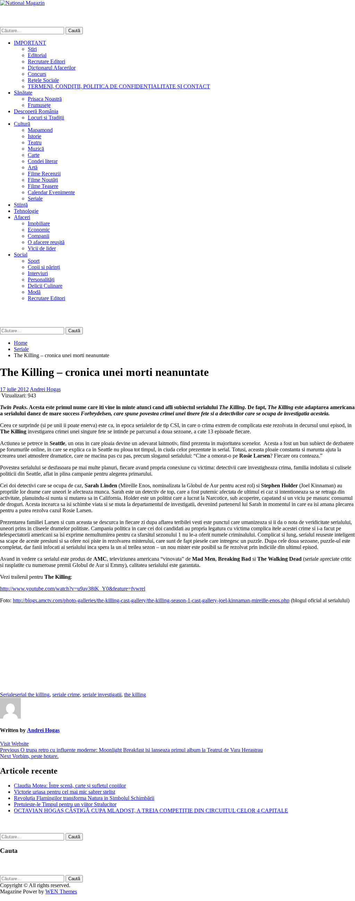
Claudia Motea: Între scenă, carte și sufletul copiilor (70, 786)
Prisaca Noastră (45, 99)
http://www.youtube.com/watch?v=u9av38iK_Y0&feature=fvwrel (72, 589)
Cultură (22, 124)
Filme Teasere (43, 186)
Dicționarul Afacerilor (52, 68)
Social (20, 255)
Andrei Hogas (45, 389)
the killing (135, 694)
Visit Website (14, 744)
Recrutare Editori (46, 61)
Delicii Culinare (45, 286)
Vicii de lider (42, 248)
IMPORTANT (30, 43)
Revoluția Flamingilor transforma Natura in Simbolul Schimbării (84, 798)
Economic (39, 230)
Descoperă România (36, 111)
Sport (34, 261)
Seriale (35, 198)
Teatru (35, 142)
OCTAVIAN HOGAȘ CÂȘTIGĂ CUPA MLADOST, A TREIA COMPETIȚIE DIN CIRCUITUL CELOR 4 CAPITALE (151, 810)
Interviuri (38, 273)
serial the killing (32, 694)
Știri (32, 49)
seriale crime (66, 694)
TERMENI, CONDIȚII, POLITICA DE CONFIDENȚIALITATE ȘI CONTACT (119, 86)
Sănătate (23, 93)
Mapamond (40, 130)
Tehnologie (26, 211)
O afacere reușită (46, 242)
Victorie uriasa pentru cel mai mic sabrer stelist (64, 792)
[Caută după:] (33, 30)
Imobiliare (39, 223)
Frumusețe (39, 105)
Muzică (36, 149)
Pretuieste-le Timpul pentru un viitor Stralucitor (65, 804)
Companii (38, 236)
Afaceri (22, 217)
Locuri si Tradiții (46, 117)
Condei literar (43, 161)
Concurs (37, 74)
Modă (34, 292)
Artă (32, 167)
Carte (34, 155)
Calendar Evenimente (51, 192)
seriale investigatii (102, 694)
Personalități (41, 279)
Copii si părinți (44, 267)
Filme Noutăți (43, 180)
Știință (21, 205)
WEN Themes (61, 891)
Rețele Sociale (43, 80)
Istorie (34, 136)
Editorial (37, 55)
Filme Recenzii (44, 174)
